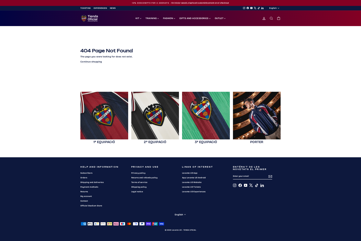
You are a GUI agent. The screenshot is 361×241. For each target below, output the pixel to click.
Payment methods (89, 187)
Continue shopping (91, 61)
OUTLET (219, 18)
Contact (84, 201)
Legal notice (137, 191)
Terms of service (139, 182)
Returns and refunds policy (144, 177)
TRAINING (151, 18)
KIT (137, 18)
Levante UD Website (192, 182)
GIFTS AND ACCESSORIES (193, 18)
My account (86, 196)
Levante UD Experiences (194, 191)
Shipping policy (139, 187)
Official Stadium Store (91, 205)
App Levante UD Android (194, 177)
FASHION (168, 18)
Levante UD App (190, 173)
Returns (84, 191)
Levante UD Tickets (191, 187)
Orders (83, 177)
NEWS (113, 8)
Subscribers (86, 173)
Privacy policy (138, 173)
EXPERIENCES (100, 8)
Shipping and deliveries (92, 182)
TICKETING (85, 8)
